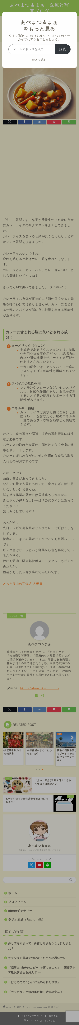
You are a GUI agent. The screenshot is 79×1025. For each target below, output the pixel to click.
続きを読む (39, 59)
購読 (62, 49)
